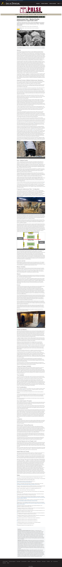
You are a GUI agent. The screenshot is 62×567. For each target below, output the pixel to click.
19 (30, 377)
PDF (26, 16)
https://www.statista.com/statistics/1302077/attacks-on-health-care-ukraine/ (27, 500)
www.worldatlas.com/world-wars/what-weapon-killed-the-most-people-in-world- (27, 484)
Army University (18, 561)
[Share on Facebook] (38, 16)
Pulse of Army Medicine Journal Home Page (42, 14)
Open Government (55, 561)
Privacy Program (44, 561)
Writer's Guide (20, 14)
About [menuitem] (58, 3)
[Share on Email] (44, 16)
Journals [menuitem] (38, 3)
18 (28, 345)
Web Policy (29, 561)
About (34, 14)
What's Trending (25, 14)
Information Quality (33, 561)
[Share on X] (40, 16)
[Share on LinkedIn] (42, 16)
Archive (16, 14)
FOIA (51, 561)
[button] (20, 0)
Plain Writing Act (39, 561)
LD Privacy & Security (5, 561)
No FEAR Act (48, 561)
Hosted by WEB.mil (31, 566)
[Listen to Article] (28, 16)
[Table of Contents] (19, 16)
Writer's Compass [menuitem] (44, 3)
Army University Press (23, 561)
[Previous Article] (17, 16)
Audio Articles (30, 14)
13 (38, 163)
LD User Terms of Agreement (12, 561)
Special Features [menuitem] (52, 3)
